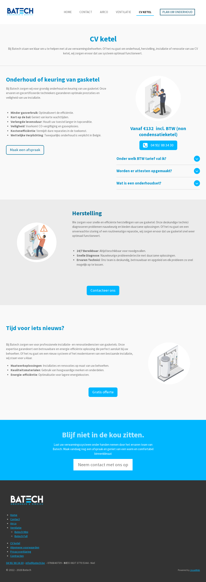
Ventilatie (16, 527)
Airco (13, 523)
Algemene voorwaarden (24, 547)
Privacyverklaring (20, 551)
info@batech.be (35, 563)
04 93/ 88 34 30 (15, 563)
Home (13, 515)
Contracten (17, 556)
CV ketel (15, 543)
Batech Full (21, 536)
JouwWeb (195, 570)
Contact (15, 519)
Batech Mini (21, 532)
